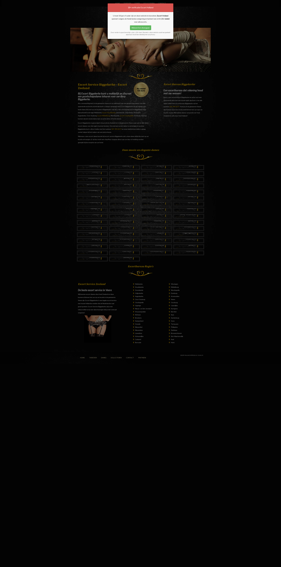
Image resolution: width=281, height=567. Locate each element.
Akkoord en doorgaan (140, 27)
